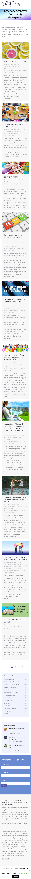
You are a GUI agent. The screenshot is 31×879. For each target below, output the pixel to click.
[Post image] (5, 729)
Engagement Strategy (10, 66)
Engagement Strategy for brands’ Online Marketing (13, 236)
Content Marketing (17, 242)
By (8, 70)
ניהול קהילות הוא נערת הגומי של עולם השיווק (17, 738)
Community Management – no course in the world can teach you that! (15, 499)
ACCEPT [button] (15, 876)
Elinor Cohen (7, 244)
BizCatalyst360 (8, 304)
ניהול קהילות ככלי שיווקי (12, 177)
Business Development (10, 240)
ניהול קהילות (21, 66)
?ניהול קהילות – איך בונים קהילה (16, 747)
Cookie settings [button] (23, 873)
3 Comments (7, 370)
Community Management (11, 64)
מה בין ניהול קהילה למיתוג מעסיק (15, 61)
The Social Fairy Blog (10, 246)
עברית (5, 68)
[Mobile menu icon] (28, 4)
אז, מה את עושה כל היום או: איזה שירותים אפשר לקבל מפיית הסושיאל (15, 558)
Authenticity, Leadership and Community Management (14, 300)
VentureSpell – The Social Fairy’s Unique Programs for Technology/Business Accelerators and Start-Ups (14, 427)
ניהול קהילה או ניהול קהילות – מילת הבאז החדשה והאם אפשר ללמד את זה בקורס (14, 357)
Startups (14, 437)
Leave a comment (9, 72)
